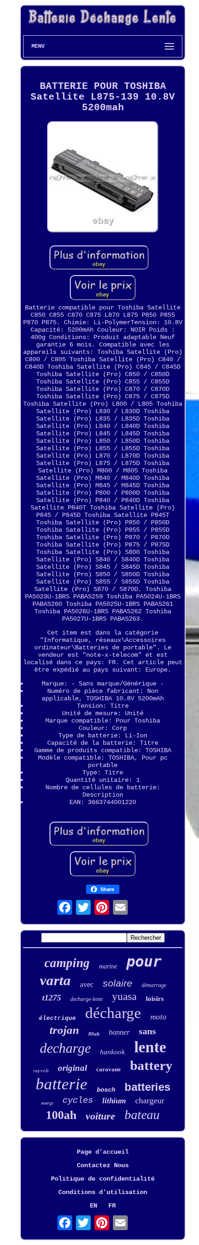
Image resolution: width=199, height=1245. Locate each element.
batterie (61, 1084)
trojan (64, 1030)
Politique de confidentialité (103, 1178)
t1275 (51, 997)
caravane (108, 1069)
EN (93, 1205)
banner (119, 1032)
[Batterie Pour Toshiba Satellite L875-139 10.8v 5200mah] (102, 177)
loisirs (155, 998)
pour (144, 961)
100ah (61, 1115)
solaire (117, 983)
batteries (147, 1087)
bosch (106, 1090)
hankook (112, 1052)
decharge (65, 1048)
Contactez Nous (103, 1165)
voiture (100, 1116)
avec (86, 984)
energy (47, 1103)
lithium (114, 1100)
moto (158, 1016)
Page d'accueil (103, 1152)
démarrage (154, 985)
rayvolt (41, 1070)
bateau (142, 1114)
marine (108, 966)
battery (151, 1065)
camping (67, 963)
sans (147, 1031)
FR (112, 1205)
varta (55, 980)
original (72, 1068)
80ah (94, 1034)
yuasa (124, 996)
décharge (113, 1013)
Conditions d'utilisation (102, 1192)
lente (150, 1047)
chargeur (149, 1100)
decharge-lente (86, 999)
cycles (77, 1100)
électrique (57, 1018)
